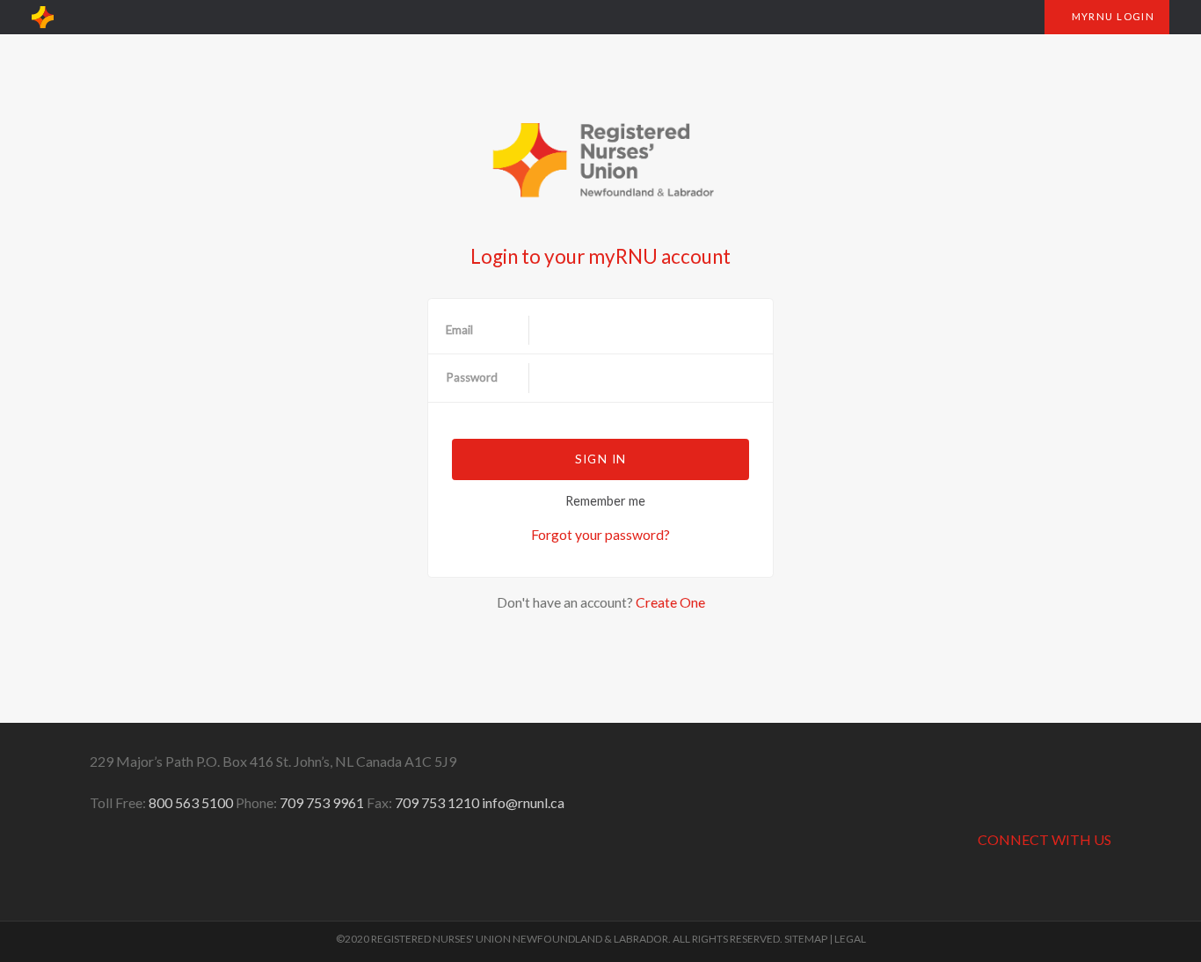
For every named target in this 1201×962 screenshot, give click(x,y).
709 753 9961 (322, 802)
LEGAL (850, 938)
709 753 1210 (437, 802)
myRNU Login (1111, 16)
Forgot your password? (600, 534)
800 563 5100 (191, 802)
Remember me (605, 500)
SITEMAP (805, 938)
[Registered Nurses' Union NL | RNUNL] (43, 17)
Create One (670, 602)
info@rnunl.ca (523, 802)
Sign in (600, 459)
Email (459, 330)
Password (472, 377)
